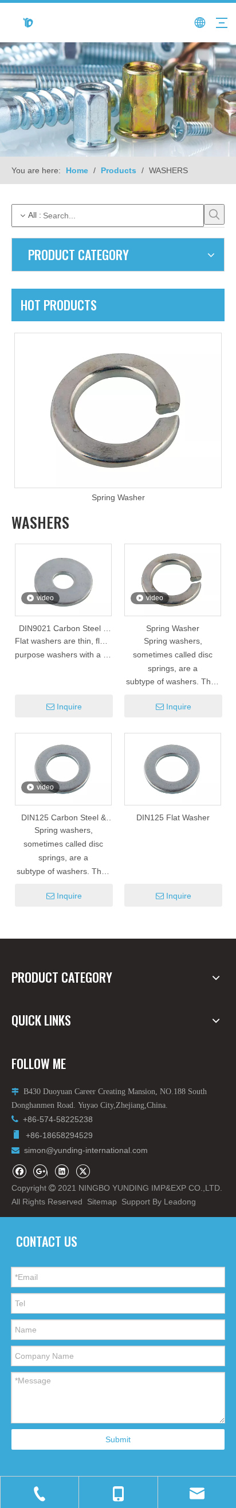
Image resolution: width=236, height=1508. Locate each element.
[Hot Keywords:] (214, 214)
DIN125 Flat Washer (173, 817)
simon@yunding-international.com (86, 1150)
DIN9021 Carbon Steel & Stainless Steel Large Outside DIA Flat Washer (63, 629)
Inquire (69, 706)
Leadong (180, 1201)
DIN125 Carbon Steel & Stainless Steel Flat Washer (63, 818)
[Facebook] (19, 1171)
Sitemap (102, 1201)
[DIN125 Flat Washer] (173, 768)
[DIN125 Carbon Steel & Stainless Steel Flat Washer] (63, 768)
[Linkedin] (61, 1171)
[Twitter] (83, 1171)
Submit (118, 1439)
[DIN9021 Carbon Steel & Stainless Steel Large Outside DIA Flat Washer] (63, 584)
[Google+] (40, 1171)
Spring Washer (118, 497)
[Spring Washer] (118, 410)
